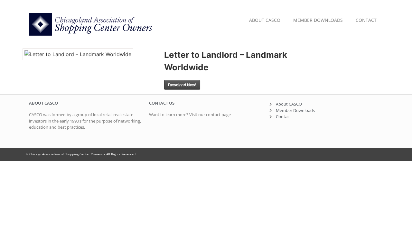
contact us (161, 103)
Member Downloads (318, 20)
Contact (366, 20)
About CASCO (264, 20)
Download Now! (182, 85)
